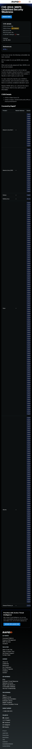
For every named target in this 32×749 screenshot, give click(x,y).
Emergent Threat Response (10, 681)
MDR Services (7, 642)
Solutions (5, 643)
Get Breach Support (8, 653)
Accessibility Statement (8, 743)
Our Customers (7, 667)
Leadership (6, 663)
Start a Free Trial (7, 649)
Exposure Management (9, 640)
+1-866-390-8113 (7, 711)
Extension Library (7, 700)
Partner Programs (8, 669)
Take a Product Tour (8, 651)
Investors (5, 671)
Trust (4, 739)
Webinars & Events (8, 683)
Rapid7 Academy (7, 702)
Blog (4, 679)
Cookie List (5, 741)
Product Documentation (9, 699)
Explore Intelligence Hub (12, 624)
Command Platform (8, 638)
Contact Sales (6, 655)
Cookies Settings (6, 745)
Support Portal (7, 697)
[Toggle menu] (30, 2)
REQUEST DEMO (7, 16)
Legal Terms (5, 733)
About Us (5, 662)
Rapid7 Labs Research (9, 685)
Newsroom (6, 665)
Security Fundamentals (9, 688)
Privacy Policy (6, 735)
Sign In (4, 695)
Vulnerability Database (9, 686)
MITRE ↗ (5, 49)
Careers (5, 672)
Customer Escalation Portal (10, 704)
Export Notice (5, 737)
